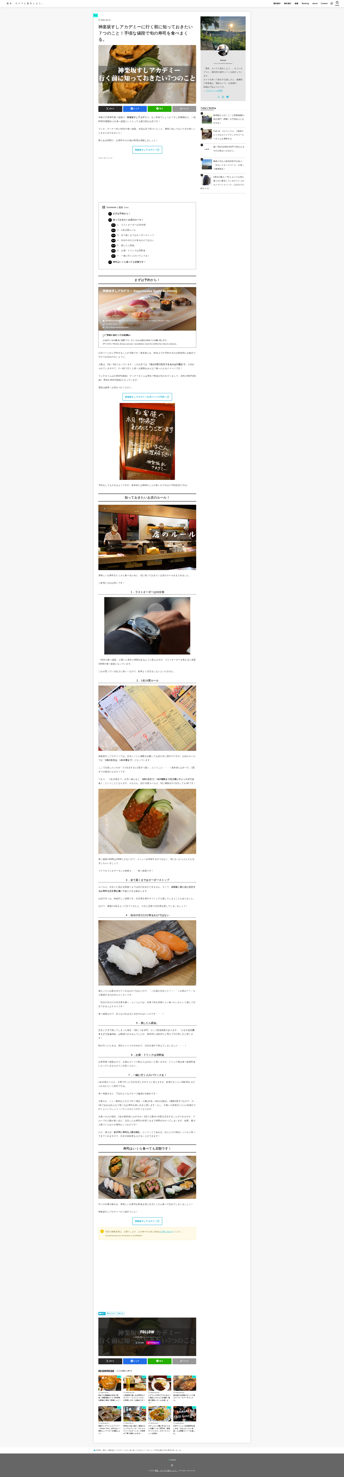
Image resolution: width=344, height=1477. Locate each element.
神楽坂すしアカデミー (146, 150)
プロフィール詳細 (214, 91)
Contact (324, 3)
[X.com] (139, 1343)
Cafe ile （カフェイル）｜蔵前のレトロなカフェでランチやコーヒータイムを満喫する (228, 135)
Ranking (305, 3)
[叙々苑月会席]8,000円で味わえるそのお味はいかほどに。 (228, 149)
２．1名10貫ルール (124, 230)
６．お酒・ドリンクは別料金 (128, 250)
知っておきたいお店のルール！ (127, 219)
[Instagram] (331, 3)
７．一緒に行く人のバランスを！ (131, 255)
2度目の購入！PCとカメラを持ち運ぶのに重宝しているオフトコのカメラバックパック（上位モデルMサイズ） (222, 183)
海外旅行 (287, 3)
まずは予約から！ (120, 213)
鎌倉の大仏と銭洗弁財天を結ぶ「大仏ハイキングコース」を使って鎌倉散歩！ (228, 165)
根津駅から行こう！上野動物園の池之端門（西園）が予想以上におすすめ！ (228, 119)
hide (126, 207)
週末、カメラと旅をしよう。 (166, 1471)
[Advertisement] (147, 179)
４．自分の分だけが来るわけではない (133, 240)
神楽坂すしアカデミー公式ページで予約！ (146, 397)
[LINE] (227, 97)
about (314, 3)
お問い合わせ (167, 1231)
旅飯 (296, 3)
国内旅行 (277, 3)
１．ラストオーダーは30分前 (129, 225)
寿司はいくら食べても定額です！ (128, 262)
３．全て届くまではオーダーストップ (133, 235)
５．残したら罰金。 (124, 245)
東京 (95, 15)
